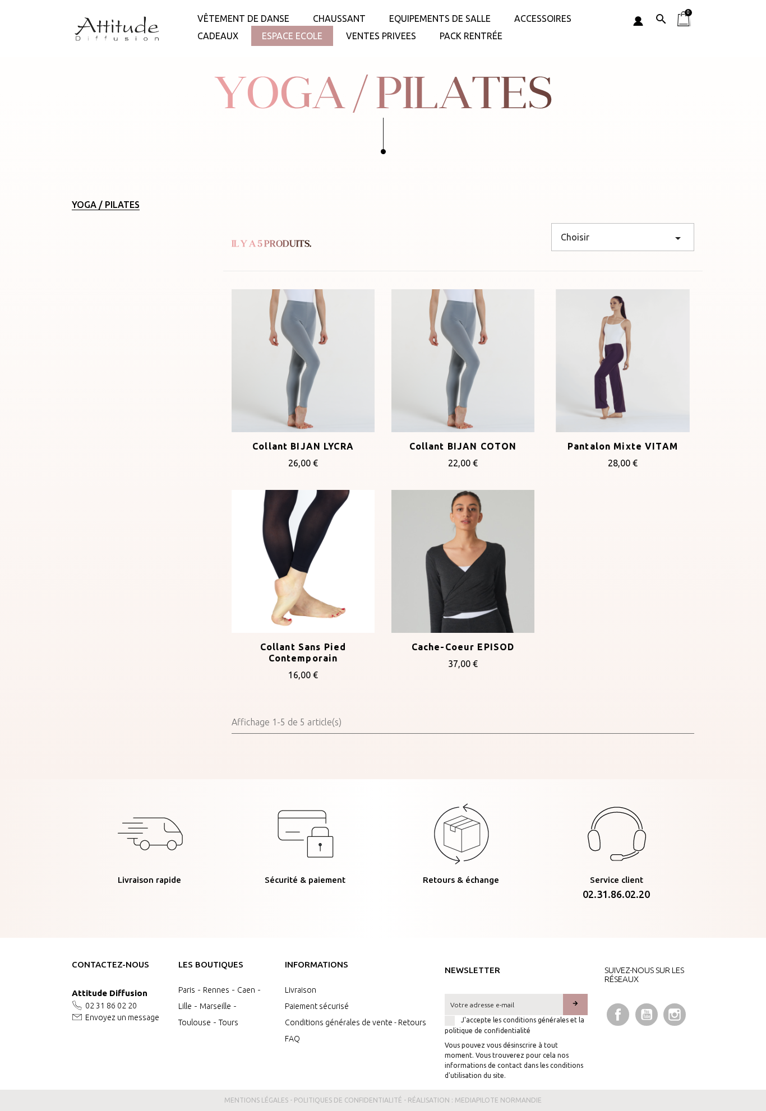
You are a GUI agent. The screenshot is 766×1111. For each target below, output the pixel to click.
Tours (228, 1022)
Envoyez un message (122, 1017)
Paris (186, 989)
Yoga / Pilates (106, 205)
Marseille (215, 1006)
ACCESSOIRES (542, 18)
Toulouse (194, 1022)
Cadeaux (217, 36)
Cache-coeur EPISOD (463, 647)
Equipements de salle (440, 18)
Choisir (623, 238)
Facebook (618, 1015)
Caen (246, 989)
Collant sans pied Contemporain (303, 652)
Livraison (300, 989)
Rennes (216, 989)
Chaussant (339, 18)
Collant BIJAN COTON (463, 446)
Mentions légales (256, 1100)
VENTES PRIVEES (381, 36)
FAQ (292, 1038)
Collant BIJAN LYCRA (303, 446)
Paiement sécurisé (317, 1006)
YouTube (646, 1015)
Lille (185, 1006)
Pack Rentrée (471, 36)
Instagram (675, 1015)
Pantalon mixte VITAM (622, 446)
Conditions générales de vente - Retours (355, 1022)
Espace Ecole (292, 36)
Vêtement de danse (243, 18)
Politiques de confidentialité (348, 1100)
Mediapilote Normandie (498, 1100)
